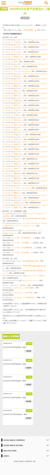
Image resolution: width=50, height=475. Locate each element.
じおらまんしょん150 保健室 (23, 288)
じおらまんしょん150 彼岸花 (23, 297)
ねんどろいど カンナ (30, 280)
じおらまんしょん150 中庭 (22, 293)
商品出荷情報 (28, 30)
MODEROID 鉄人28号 (30, 261)
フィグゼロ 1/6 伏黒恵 (20, 243)
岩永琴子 (23, 285)
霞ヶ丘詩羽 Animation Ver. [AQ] (34, 218)
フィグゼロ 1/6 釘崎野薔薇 (22, 248)
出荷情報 (4, 9)
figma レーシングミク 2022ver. (34, 276)
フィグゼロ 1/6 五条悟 (20, 252)
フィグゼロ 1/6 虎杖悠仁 (21, 238)
